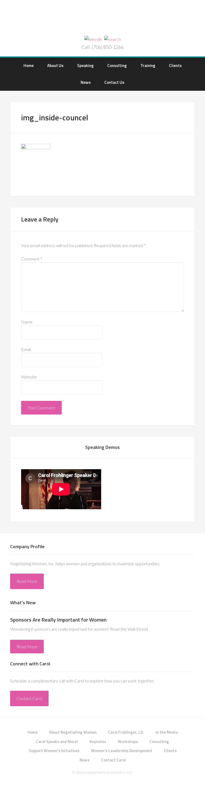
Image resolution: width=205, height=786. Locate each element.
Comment (31, 258)
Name (27, 321)
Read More (27, 581)
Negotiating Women (102, 18)
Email (26, 349)
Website (29, 376)
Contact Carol (29, 698)
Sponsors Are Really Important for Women (58, 619)
